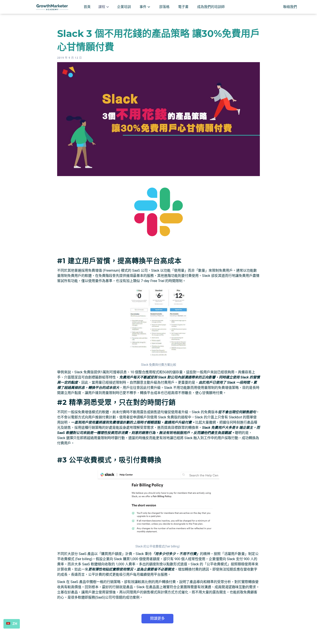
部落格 (164, 7)
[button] (104, 7)
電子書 (183, 7)
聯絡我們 (290, 7)
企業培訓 (124, 7)
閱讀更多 (157, 618)
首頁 (87, 7)
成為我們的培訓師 (211, 7)
